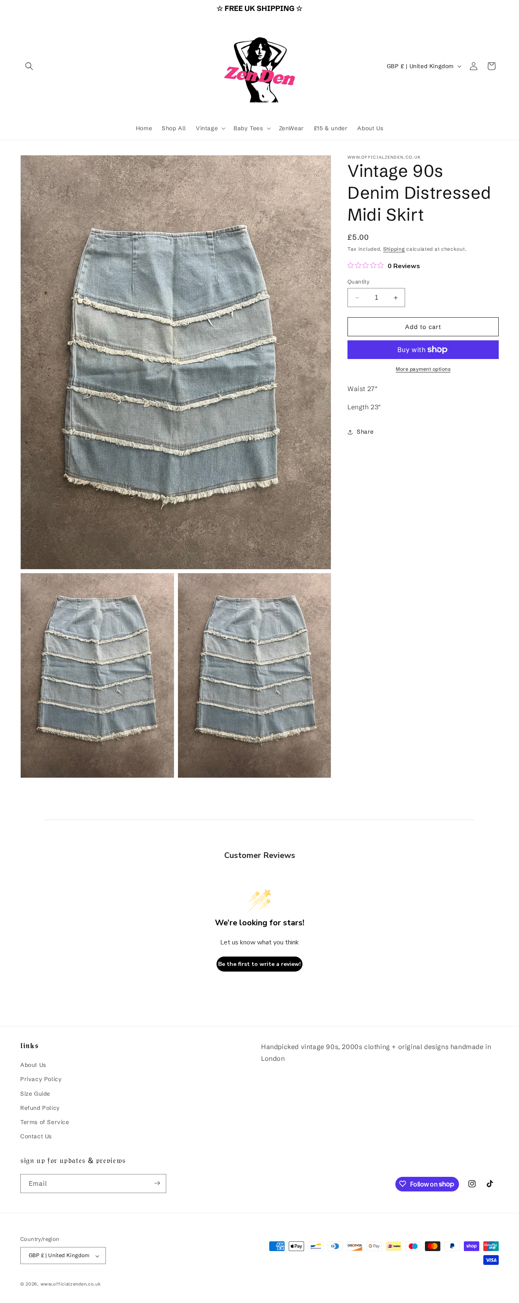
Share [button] (365, 431)
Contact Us (36, 1136)
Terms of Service (44, 1122)
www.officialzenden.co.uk (71, 1284)
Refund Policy (40, 1107)
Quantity (358, 281)
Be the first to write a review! (259, 964)
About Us (33, 1065)
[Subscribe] (157, 1183)
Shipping (394, 249)
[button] (29, 66)
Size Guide (35, 1093)
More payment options (423, 369)
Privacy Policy (41, 1079)
